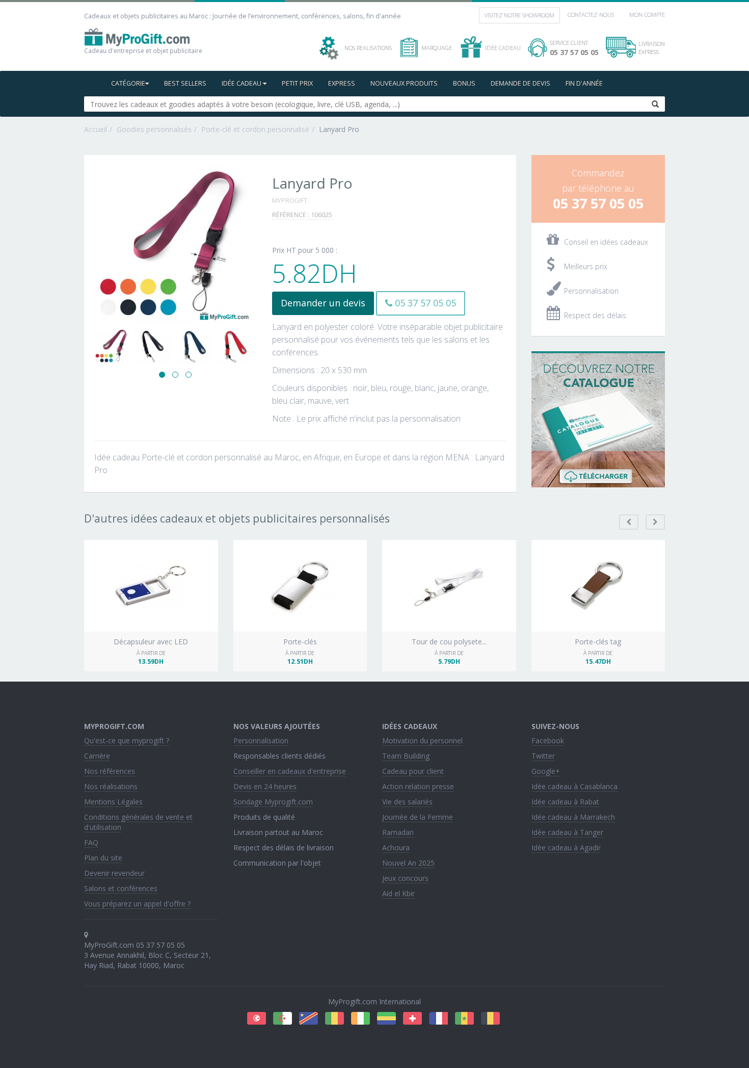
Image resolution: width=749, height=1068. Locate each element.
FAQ (91, 842)
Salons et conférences (120, 888)
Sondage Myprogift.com (273, 801)
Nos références (109, 771)
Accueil (95, 129)
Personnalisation (260, 740)
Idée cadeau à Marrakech (573, 817)
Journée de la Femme (417, 817)
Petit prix (297, 83)
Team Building (406, 756)
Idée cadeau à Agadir (566, 847)
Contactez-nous (591, 14)
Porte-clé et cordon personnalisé (255, 129)
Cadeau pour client (413, 771)
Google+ (545, 771)
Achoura (396, 847)
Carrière (97, 756)
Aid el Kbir (398, 893)
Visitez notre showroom (519, 15)
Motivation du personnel (422, 740)
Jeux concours (405, 878)
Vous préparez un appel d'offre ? (137, 903)
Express (341, 83)
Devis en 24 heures (265, 786)
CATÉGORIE (128, 83)
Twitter (543, 756)
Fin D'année (584, 83)
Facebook (547, 740)
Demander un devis (323, 303)
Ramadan (398, 832)
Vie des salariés (407, 801)
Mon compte (647, 14)
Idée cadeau (242, 83)
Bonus (464, 83)
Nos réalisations (111, 786)
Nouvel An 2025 (408, 863)
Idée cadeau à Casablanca (574, 786)
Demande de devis (520, 83)
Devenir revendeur (114, 873)
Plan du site (103, 858)
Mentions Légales (113, 801)
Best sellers (185, 83)
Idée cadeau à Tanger (567, 832)
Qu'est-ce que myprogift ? (126, 740)
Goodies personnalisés (154, 129)
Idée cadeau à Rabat (565, 801)
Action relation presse (418, 786)
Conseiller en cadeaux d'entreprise (289, 771)
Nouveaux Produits (404, 83)
